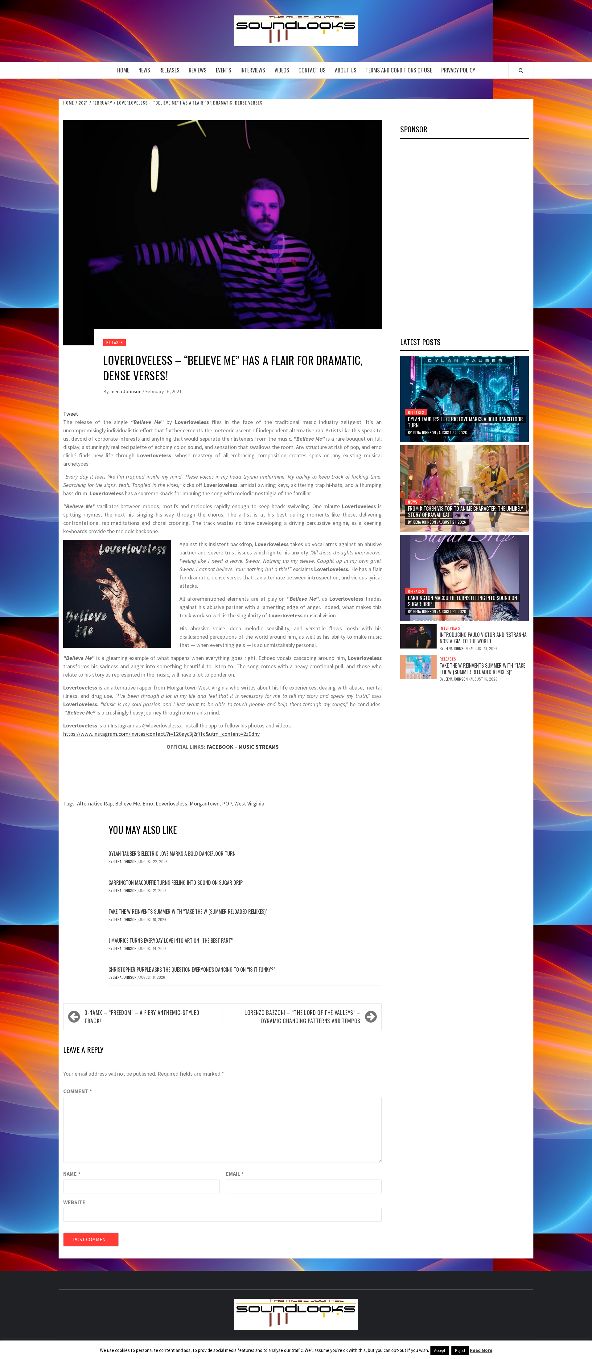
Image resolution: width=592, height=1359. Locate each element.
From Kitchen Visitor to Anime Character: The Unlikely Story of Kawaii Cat (465, 512)
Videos (281, 70)
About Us (345, 70)
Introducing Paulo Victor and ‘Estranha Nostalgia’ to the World (483, 638)
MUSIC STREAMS (259, 746)
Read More (481, 1350)
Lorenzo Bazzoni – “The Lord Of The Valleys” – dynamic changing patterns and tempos (302, 1016)
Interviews (252, 70)
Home (123, 70)
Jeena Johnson (125, 391)
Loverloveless (171, 803)
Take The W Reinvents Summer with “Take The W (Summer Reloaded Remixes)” (188, 911)
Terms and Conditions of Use (399, 70)
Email (235, 1173)
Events (223, 70)
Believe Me (127, 803)
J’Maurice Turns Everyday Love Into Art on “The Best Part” (171, 940)
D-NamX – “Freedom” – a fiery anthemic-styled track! (141, 1016)
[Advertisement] (446, 235)
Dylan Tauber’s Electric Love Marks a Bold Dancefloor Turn (172, 853)
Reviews (198, 70)
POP (227, 803)
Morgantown (205, 803)
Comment (77, 1091)
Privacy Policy (458, 70)
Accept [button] (439, 1350)
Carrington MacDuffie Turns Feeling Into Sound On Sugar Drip (176, 882)
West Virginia (249, 803)
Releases (169, 70)
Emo (147, 803)
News (144, 70)
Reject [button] (460, 1350)
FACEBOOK (220, 746)
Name (71, 1173)
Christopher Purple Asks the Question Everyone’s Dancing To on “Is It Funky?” (192, 969)
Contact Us (312, 70)
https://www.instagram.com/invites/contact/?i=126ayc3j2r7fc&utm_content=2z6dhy (161, 733)
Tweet (70, 413)
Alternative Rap (95, 803)
